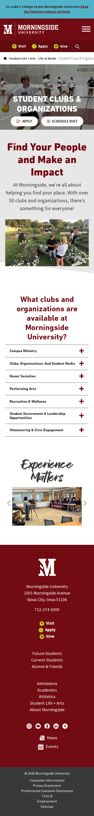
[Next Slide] (85, 503)
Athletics (47, 696)
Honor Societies (22, 376)
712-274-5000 (47, 609)
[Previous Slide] (8, 503)
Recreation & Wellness (28, 401)
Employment (47, 801)
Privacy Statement (47, 785)
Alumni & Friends (47, 666)
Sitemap (47, 806)
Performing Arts (23, 389)
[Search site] (86, 29)
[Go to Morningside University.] (5, 58)
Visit (50, 623)
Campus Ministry (23, 351)
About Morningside (47, 709)
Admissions (47, 683)
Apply (27, 121)
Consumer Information (47, 780)
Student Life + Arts (47, 703)
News (52, 737)
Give (50, 636)
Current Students (47, 660)
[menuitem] (19, 46)
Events (52, 746)
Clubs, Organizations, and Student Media (42, 363)
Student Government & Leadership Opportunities (37, 416)
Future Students (47, 653)
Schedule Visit (65, 121)
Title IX (47, 796)
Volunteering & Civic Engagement (36, 430)
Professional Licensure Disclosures (47, 791)
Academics (47, 690)
